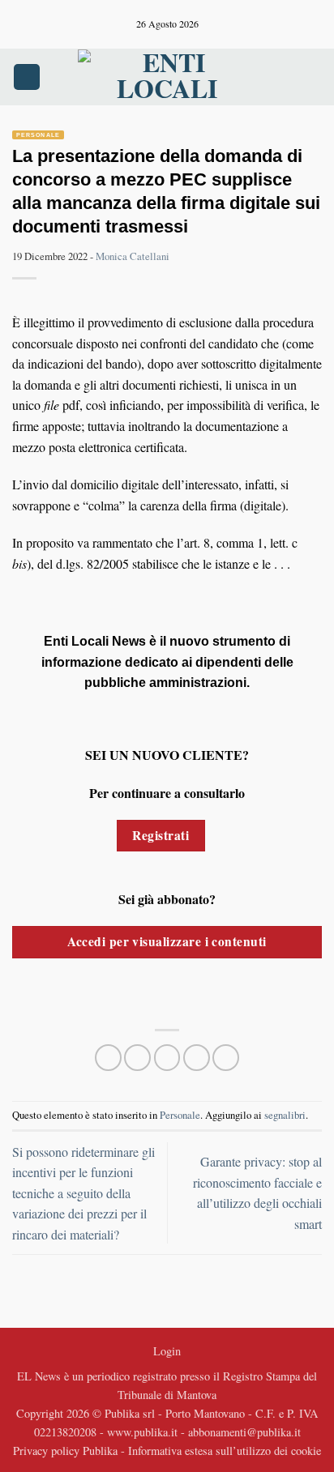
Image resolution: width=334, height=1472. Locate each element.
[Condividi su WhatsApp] (108, 1057)
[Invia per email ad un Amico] (196, 1057)
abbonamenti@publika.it (244, 1432)
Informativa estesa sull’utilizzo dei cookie (224, 1450)
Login (167, 1351)
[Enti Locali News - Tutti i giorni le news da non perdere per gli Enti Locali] (167, 77)
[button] (27, 77)
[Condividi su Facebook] (137, 1057)
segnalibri (285, 1114)
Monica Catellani (132, 256)
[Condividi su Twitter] (167, 1057)
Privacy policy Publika (65, 1450)
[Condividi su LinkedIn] (225, 1057)
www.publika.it (142, 1432)
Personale (38, 135)
